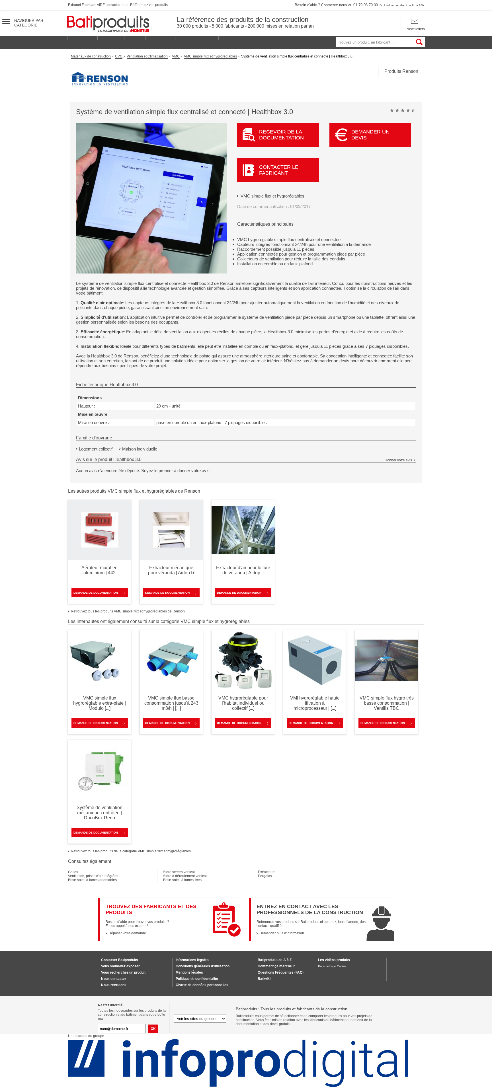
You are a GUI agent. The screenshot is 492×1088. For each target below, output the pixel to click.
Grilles (73, 872)
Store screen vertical (179, 872)
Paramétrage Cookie (332, 966)
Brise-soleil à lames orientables (92, 880)
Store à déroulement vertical (185, 876)
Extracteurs (266, 872)
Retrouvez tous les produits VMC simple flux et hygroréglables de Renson (128, 611)
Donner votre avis (398, 460)
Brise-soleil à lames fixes (182, 880)
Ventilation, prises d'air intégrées (93, 876)
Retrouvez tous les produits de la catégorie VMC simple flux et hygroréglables (131, 851)
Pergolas (265, 876)
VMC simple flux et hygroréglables (272, 196)
